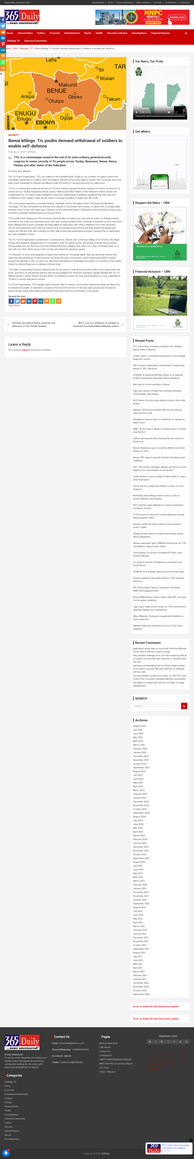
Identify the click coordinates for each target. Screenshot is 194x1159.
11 (156, 1055)
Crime (7, 1086)
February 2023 (140, 884)
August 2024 (139, 816)
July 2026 (137, 729)
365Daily (105, 1153)
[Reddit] (23, 301)
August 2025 (139, 771)
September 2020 (141, 994)
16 (186, 1055)
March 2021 (139, 971)
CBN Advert (105, 1047)
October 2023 (140, 854)
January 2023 (139, 888)
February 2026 (140, 748)
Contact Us (184, 2)
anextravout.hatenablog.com (147, 665)
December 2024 (141, 801)
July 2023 (137, 865)
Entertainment (72, 33)
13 (168, 1055)
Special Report (12, 1131)
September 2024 (141, 813)
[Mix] (46, 301)
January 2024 (139, 843)
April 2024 (138, 831)
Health (99, 33)
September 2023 (141, 858)
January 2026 (139, 752)
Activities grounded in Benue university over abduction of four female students (33, 324)
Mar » (156, 1069)
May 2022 (138, 918)
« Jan (149, 1069)
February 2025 (140, 794)
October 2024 (140, 809)
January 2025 (139, 797)
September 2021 (141, 949)
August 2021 (139, 952)
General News (98, 2)
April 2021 (138, 967)
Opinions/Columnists (35, 40)
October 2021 (140, 945)
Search (184, 706)
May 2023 (138, 873)
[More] (58, 301)
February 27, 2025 (16, 152)
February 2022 (140, 930)
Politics (41, 33)
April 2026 (138, 741)
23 (186, 1060)
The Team (158, 2)
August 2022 (139, 907)
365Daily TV (13, 40)
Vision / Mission (143, 2)
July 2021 (137, 956)
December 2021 (141, 937)
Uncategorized (12, 1139)
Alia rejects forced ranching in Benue (151, 384)
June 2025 (138, 779)
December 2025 (141, 756)
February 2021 (140, 975)
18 (156, 1060)
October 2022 (140, 899)
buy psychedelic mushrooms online (150, 675)
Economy (55, 33)
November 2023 (141, 850)
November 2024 (141, 805)
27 (168, 1065)
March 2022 (139, 926)
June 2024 (138, 824)
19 (162, 1060)
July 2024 (137, 820)
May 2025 (138, 782)
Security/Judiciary (117, 33)
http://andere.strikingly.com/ (147, 655)
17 (150, 1060)
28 (174, 1065)
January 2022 (139, 933)
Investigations (139, 33)
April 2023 (138, 877)
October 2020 (140, 990)
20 (168, 1060)
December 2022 (141, 892)
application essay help (144, 648)
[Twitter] (17, 301)
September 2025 (141, 767)
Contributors (170, 2)
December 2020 (141, 983)
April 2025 (138, 786)
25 (156, 1065)
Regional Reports (160, 33)
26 (162, 1065)
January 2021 (139, 979)
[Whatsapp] (52, 301)
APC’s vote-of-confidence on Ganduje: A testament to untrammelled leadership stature (96, 324)
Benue (17, 305)
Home (110, 2)
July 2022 (137, 911)
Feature (8, 1098)
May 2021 (138, 964)
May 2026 (138, 737)
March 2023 (139, 881)
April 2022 (138, 922)
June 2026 (138, 733)
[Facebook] (11, 301)
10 (150, 1055)
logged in (26, 350)
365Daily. (31, 152)
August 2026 (139, 726)
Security (13, 135)
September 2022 (141, 903)
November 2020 (141, 986)
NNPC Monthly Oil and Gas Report (116, 1063)
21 (174, 1060)
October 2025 (140, 763)
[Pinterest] (35, 301)
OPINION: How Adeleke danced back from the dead (158, 571)
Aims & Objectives (124, 2)
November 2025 (141, 760)
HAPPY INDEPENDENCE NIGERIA (115, 1059)
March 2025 (139, 790)
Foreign (8, 1102)
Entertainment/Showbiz (16, 1094)
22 (180, 1060)
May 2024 (138, 828)
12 (162, 1055)
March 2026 (139, 745)
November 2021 (141, 941)
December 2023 (141, 847)
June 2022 (138, 915)
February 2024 (140, 839)
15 (180, 1055)
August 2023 (139, 862)
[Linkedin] (29, 301)
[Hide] (1, 74)
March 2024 (139, 835)
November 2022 (141, 896)
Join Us (67, 1056)
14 (174, 1055)
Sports (87, 33)
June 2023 (138, 869)
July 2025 (137, 775)
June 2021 (138, 960)
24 (150, 1065)
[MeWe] (40, 301)
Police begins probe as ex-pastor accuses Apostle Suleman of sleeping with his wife (160, 658)
